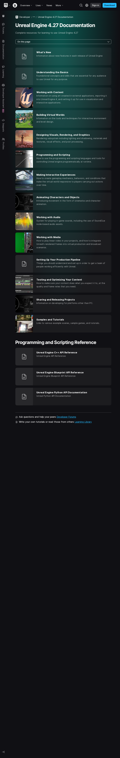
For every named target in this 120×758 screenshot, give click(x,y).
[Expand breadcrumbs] (34, 17)
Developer (24, 17)
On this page (23, 41)
